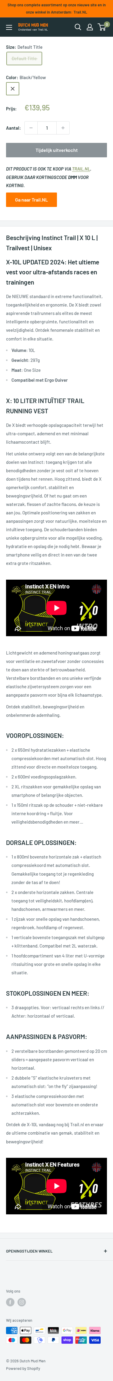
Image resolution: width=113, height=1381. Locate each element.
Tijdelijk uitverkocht (57, 150)
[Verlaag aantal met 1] (31, 128)
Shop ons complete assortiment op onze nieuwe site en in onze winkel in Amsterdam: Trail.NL (57, 8)
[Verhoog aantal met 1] (63, 128)
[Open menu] (9, 27)
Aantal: (13, 128)
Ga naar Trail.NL (31, 199)
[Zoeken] (78, 27)
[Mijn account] (90, 27)
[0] (102, 27)
